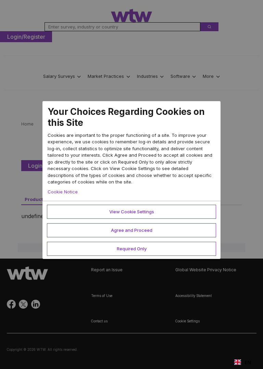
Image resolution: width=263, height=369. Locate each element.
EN (248, 362)
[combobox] (242, 362)
